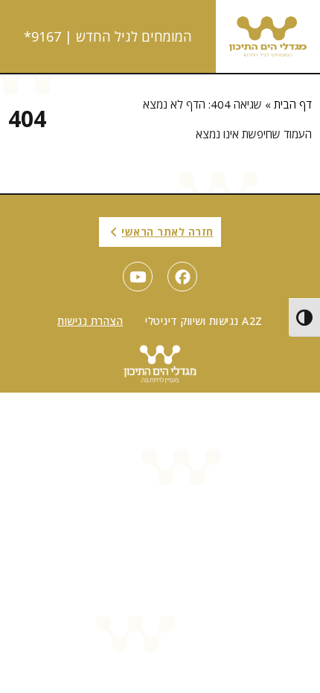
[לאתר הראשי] (268, 36)
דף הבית (293, 104)
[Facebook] (182, 276)
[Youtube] (138, 276)
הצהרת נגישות (90, 321)
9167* (42, 36)
